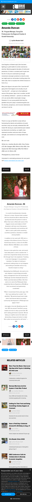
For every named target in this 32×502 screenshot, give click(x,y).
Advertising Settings (10, 489)
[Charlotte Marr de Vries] (9, 342)
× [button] (30, 470)
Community (12, 23)
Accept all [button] (8, 494)
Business (4, 23)
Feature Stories (20, 23)
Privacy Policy (19, 491)
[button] (16, 498)
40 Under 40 (13, 349)
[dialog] (16, 485)
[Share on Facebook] (12, 19)
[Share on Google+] (18, 19)
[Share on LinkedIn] (21, 19)
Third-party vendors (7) (13, 481)
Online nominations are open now (14, 160)
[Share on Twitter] (15, 19)
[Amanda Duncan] (23, 342)
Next (26, 169)
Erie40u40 (5, 349)
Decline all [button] (23, 494)
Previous (6, 169)
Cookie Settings (12, 491)
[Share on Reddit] (23, 19)
